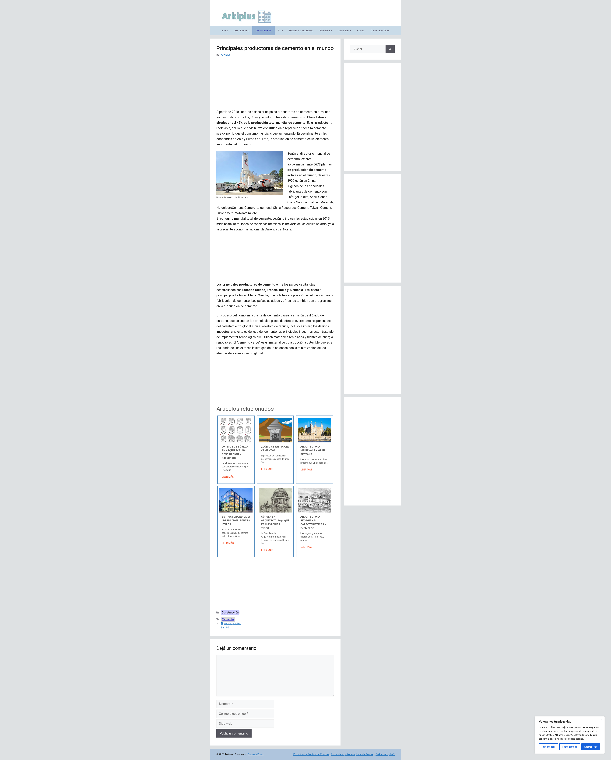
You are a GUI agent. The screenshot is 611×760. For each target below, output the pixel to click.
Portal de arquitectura (343, 754)
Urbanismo (344, 30)
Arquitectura (241, 30)
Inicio (224, 30)
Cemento (228, 619)
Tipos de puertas (231, 623)
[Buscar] (390, 49)
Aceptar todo (591, 747)
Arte (280, 30)
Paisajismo (326, 30)
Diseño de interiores (301, 30)
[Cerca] (601, 719)
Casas (360, 30)
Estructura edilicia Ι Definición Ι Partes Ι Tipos (236, 520)
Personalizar (548, 747)
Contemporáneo (380, 30)
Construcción (263, 30)
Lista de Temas (364, 754)
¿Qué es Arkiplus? (384, 754)
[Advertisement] (275, 85)
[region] (570, 735)
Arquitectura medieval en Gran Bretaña (312, 450)
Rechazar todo (569, 747)
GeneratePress (255, 754)
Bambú (225, 627)
